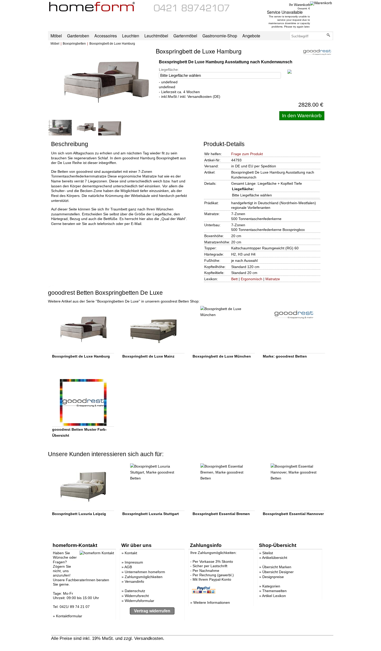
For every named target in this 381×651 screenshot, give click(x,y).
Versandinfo (134, 581)
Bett (234, 279)
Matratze (272, 279)
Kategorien (271, 586)
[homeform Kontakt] (192, 10)
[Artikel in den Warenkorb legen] (301, 115)
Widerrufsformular (139, 601)
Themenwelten (274, 591)
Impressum (134, 562)
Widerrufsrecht (137, 596)
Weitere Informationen (211, 602)
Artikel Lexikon (274, 596)
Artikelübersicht (274, 558)
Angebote (251, 35)
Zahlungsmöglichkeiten (144, 577)
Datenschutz (135, 591)
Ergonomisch (251, 279)
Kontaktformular (69, 616)
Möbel (55, 43)
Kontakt (131, 553)
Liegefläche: (169, 69)
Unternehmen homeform (145, 572)
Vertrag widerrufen (152, 611)
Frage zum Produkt (247, 154)
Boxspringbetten (74, 43)
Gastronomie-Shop (219, 35)
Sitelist (267, 553)
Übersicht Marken (276, 567)
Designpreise (273, 577)
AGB (128, 567)
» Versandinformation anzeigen (195, 638)
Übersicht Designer (278, 572)
